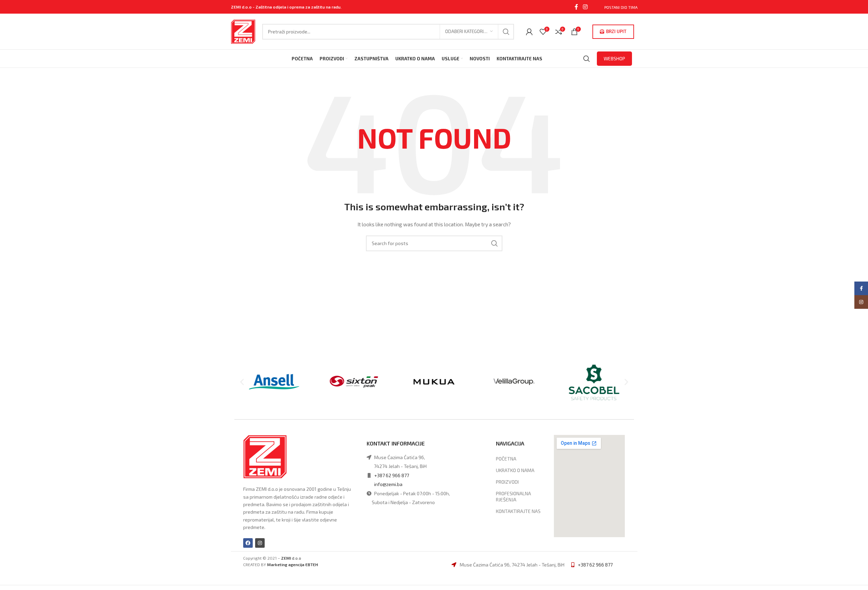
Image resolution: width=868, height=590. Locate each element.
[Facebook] (248, 543)
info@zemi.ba (388, 484)
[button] (242, 381)
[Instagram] (260, 543)
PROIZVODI (507, 482)
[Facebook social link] (576, 7)
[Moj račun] (529, 32)
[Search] (586, 58)
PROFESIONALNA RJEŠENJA (513, 496)
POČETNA (506, 459)
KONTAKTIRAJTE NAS (518, 511)
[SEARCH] (506, 32)
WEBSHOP (614, 58)
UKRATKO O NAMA (515, 470)
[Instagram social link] (585, 7)
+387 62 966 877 (391, 475)
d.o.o (291, 558)
